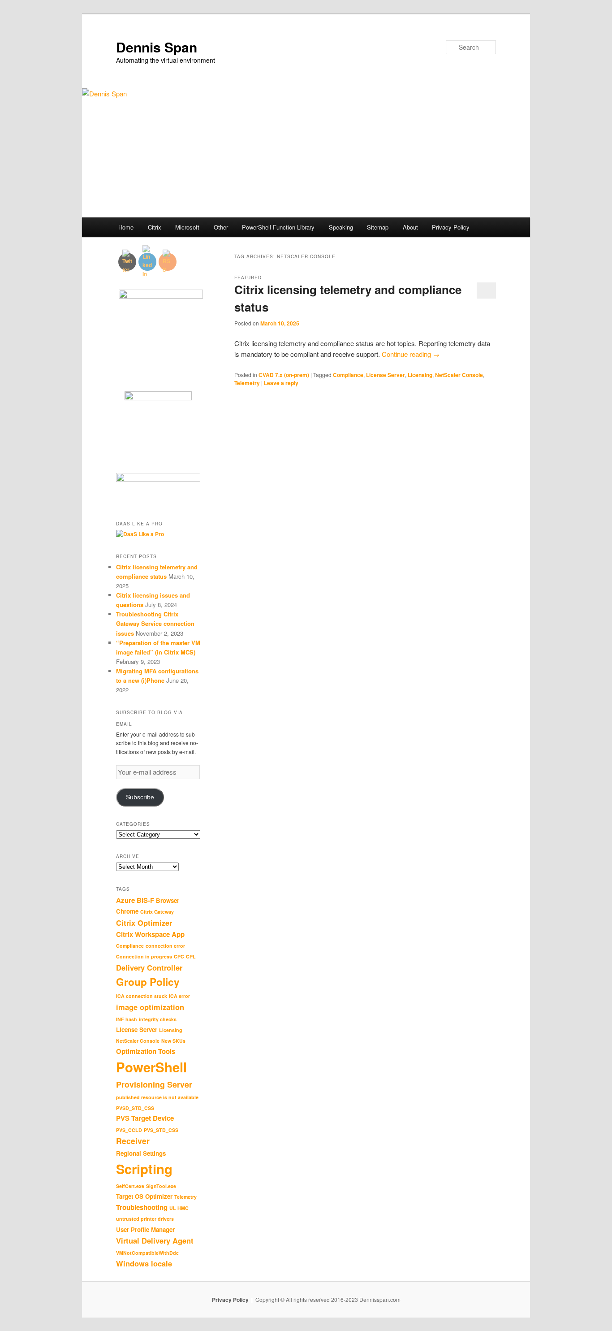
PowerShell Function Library (278, 227)
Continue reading (411, 354)
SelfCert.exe (130, 1186)
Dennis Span (156, 46)
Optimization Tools (145, 1051)
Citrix (154, 227)
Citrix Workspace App (150, 934)
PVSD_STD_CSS (135, 1108)
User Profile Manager (145, 1229)
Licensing (420, 375)
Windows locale (144, 1263)
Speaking (341, 227)
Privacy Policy (451, 227)
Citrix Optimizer (144, 922)
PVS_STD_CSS (161, 1130)
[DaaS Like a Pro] (140, 534)
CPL (191, 956)
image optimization (150, 1007)
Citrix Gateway (157, 911)
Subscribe (140, 797)
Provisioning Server (154, 1084)
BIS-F (145, 900)
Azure (125, 900)
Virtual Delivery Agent (155, 1240)
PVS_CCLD (129, 1130)
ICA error (179, 996)
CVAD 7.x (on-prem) (284, 375)
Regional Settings (141, 1153)
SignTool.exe (161, 1186)
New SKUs (173, 1040)
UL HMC (179, 1208)
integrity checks (158, 1019)
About (410, 227)
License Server (385, 375)
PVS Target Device (145, 1118)
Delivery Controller (149, 967)
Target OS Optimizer (144, 1196)
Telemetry (247, 383)
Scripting (144, 1168)
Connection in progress (144, 956)
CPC (179, 956)
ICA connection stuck (141, 996)
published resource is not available (157, 1097)
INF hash (126, 1019)
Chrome (127, 911)
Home (126, 227)
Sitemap (377, 227)
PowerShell (151, 1067)
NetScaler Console (459, 375)
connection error (165, 945)
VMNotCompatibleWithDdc (147, 1252)
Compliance (348, 375)
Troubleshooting (142, 1207)
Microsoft (187, 227)
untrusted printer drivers (145, 1218)
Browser (167, 900)
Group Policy (148, 982)
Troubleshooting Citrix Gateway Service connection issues (155, 623)
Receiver (133, 1140)
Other (221, 227)
